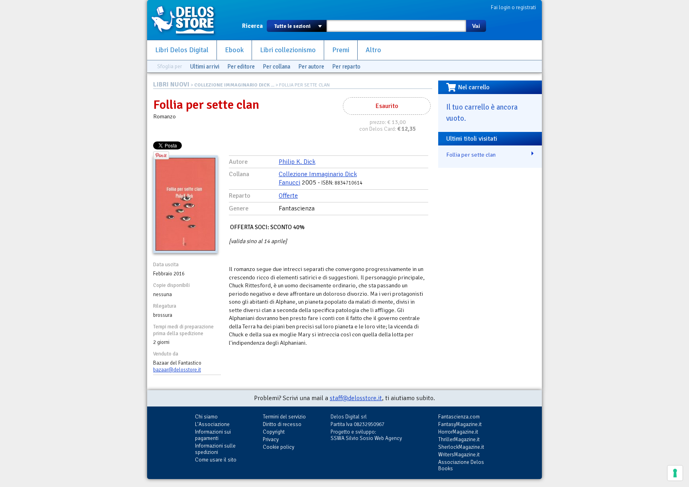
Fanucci (289, 183)
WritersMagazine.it (459, 454)
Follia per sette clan (471, 154)
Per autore (311, 66)
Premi (340, 50)
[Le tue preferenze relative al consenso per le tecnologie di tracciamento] (675, 473)
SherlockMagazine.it (461, 447)
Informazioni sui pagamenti (213, 435)
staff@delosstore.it (356, 398)
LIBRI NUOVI (171, 84)
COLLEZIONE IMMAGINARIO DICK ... (234, 85)
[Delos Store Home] (187, 20)
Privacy (271, 439)
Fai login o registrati (513, 7)
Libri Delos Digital (182, 50)
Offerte (288, 196)
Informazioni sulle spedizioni (215, 449)
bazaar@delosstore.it (177, 370)
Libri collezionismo (288, 50)
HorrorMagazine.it (458, 431)
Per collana (276, 66)
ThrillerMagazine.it (459, 439)
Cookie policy (278, 447)
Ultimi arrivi (204, 66)
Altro (373, 50)
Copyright (274, 431)
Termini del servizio (284, 416)
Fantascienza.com (459, 416)
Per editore (241, 66)
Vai (476, 26)
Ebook (234, 50)
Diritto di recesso (282, 424)
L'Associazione (212, 424)
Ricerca (252, 25)
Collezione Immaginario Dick (318, 174)
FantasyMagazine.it (460, 424)
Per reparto (346, 66)
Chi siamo (206, 416)
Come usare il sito (215, 459)
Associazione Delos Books (461, 465)
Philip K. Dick (297, 162)
